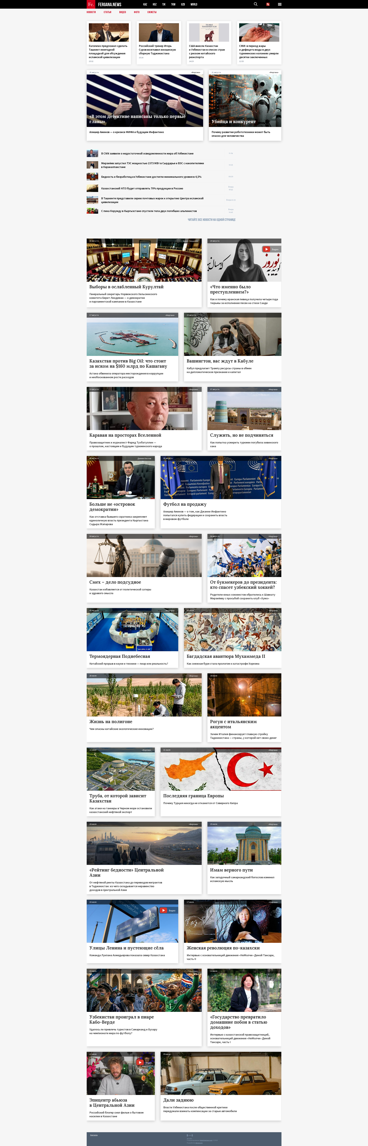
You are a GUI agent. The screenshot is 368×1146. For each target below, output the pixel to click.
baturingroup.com (206, 1140)
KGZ (155, 4)
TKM (173, 4)
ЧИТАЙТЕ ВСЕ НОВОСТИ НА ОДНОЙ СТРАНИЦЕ (212, 220)
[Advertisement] (261, 192)
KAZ (145, 4)
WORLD (194, 4)
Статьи (107, 12)
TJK (163, 4)
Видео (122, 12)
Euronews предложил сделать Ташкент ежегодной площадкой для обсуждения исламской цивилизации (108, 51)
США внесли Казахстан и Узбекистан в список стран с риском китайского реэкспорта (207, 51)
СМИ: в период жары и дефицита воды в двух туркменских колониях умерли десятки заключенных (259, 51)
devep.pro (199, 1143)
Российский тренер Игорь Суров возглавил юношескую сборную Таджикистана (157, 49)
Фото (137, 12)
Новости (91, 12)
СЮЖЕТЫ (152, 12)
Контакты (94, 1135)
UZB (183, 4)
